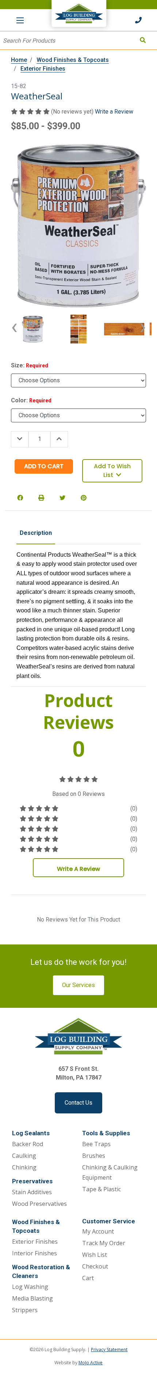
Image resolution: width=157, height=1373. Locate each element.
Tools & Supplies (106, 1133)
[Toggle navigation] (20, 20)
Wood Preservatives (39, 1204)
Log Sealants (31, 1133)
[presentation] (14, 329)
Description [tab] (36, 532)
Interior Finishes (34, 1253)
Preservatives (32, 1181)
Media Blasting (32, 1298)
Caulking (24, 1156)
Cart (88, 1278)
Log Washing (30, 1287)
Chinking (24, 1167)
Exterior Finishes (35, 1242)
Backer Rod (27, 1144)
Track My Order (103, 1243)
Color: (31, 400)
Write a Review (114, 111)
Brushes (93, 1156)
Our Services (78, 985)
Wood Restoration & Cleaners (41, 1271)
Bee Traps (96, 1144)
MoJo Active (90, 1363)
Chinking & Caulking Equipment (110, 1172)
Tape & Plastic (101, 1189)
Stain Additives (32, 1192)
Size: (29, 365)
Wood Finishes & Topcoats (36, 1226)
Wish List (94, 1255)
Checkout (95, 1266)
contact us (78, 1102)
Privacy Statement (109, 1349)
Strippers (25, 1310)
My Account (98, 1231)
